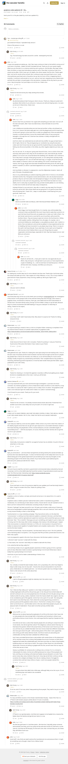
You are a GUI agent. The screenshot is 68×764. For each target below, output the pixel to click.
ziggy (16, 199)
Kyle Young (7, 12)
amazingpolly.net (49, 296)
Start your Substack (29, 756)
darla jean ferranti (12, 294)
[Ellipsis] (63, 38)
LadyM (9, 467)
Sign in (63, 3)
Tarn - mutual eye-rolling (14, 38)
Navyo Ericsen (11, 271)
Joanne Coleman (12, 381)
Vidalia (9, 421)
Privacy (32, 752)
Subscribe (54, 3)
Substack (25, 760)
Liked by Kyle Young (13, 40)
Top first (61, 24)
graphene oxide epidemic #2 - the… (15, 10)
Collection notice (44, 752)
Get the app (42, 756)
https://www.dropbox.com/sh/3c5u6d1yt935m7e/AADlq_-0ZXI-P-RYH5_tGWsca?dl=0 (31, 331)
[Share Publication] (47, 3)
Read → (6, 18)
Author (12, 53)
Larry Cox (10, 494)
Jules (8, 62)
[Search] (44, 3)
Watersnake (10, 325)
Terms (37, 752)
